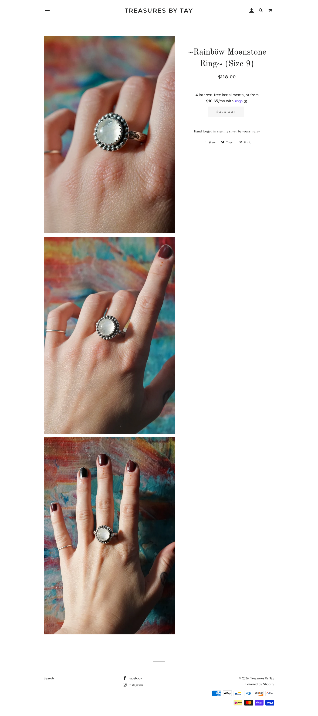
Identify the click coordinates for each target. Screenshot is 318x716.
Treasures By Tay (159, 10)
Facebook (135, 678)
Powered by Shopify (259, 684)
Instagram (135, 685)
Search (49, 678)
